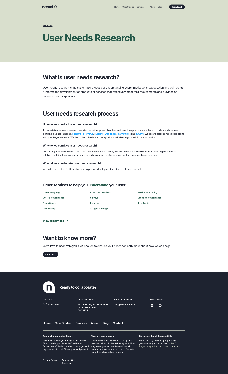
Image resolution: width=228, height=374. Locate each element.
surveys (140, 133)
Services (47, 25)
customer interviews (82, 133)
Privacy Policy (50, 360)
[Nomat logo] (49, 6)
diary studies (124, 133)
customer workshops (105, 133)
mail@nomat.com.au (124, 304)
